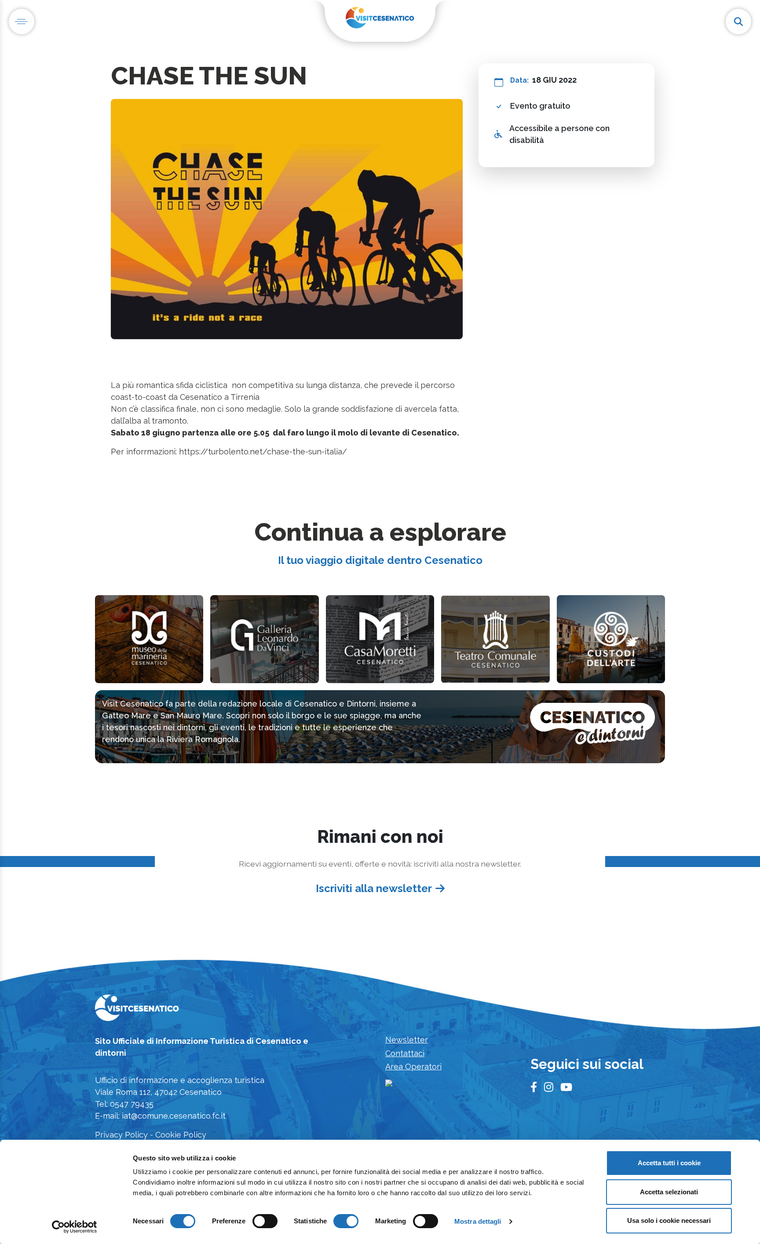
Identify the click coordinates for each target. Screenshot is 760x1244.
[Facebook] (533, 1087)
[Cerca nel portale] (738, 21)
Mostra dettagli (477, 1221)
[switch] (265, 1221)
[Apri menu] (21, 21)
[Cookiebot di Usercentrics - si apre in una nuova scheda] (74, 1226)
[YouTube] (566, 1087)
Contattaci (404, 1053)
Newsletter (406, 1039)
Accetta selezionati (669, 1192)
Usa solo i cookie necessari (669, 1220)
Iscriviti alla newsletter (374, 888)
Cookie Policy (180, 1134)
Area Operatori (413, 1066)
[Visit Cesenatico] (137, 1010)
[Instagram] (548, 1087)
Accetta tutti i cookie (669, 1163)
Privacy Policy (121, 1134)
